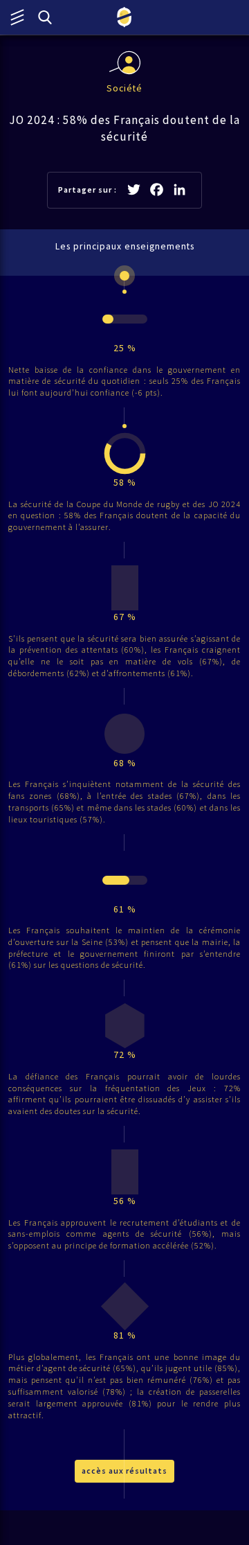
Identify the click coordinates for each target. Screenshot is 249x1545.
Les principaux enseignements (124, 246)
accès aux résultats (124, 1470)
